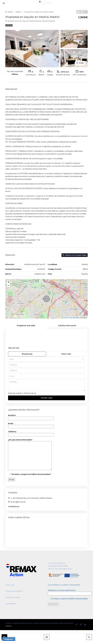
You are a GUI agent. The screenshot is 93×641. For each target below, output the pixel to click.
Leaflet (65, 318)
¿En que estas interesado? (20, 440)
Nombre (12, 415)
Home (10, 12)
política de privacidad (78, 599)
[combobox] (46, 359)
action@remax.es (18, 502)
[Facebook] (77, 625)
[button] (78, 12)
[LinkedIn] (85, 625)
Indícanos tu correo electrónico (61, 590)
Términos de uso (29, 393)
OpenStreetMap (75, 318)
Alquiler (9, 25)
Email (10, 423)
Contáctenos (13, 506)
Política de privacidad (13, 591)
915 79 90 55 (52, 569)
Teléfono (12, 431)
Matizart (8, 626)
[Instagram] (81, 625)
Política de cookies (12, 597)
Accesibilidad (10, 604)
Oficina (18, 12)
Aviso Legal (9, 585)
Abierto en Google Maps (76, 255)
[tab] (25, 325)
